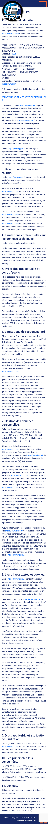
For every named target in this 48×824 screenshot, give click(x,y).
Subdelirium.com (9, 84)
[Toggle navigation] (43, 4)
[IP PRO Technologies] (13, 11)
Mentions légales (11, 818)
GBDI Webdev (30, 820)
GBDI (13, 54)
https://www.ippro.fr (10, 33)
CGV (21, 818)
